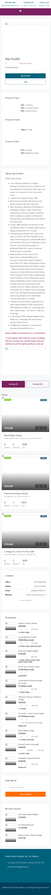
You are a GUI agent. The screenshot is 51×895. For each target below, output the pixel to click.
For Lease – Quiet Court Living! (31, 713)
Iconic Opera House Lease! (29, 667)
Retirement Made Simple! (28, 651)
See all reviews (25, 63)
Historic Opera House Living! (30, 835)
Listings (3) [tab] (13, 384)
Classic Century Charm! (27, 623)
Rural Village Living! (13, 435)
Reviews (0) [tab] (38, 384)
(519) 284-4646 (10, 2)
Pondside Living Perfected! (29, 758)
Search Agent (25, 794)
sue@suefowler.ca (38, 591)
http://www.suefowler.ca (36, 595)
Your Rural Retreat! (26, 825)
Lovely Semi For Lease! (27, 637)
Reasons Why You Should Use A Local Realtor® (25, 333)
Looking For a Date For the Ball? (19, 551)
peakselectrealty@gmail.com (10, 5)
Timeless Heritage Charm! (16, 493)
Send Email (25, 76)
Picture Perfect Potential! (28, 744)
